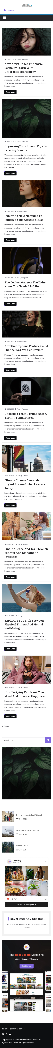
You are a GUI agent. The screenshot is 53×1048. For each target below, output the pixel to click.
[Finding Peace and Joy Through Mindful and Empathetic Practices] (26, 526)
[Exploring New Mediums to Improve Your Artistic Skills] (26, 193)
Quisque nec (22, 845)
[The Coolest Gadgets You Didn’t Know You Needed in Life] (26, 260)
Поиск (48, 740)
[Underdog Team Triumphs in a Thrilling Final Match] (26, 391)
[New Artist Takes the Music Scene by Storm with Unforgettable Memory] (26, 41)
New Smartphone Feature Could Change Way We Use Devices (32, 11)
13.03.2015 (22, 819)
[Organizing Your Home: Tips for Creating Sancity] (26, 118)
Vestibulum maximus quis (27, 830)
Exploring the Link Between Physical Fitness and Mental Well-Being (24, 624)
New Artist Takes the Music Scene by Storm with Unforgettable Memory (23, 67)
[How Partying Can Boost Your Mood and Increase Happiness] (26, 670)
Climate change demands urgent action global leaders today (24, 484)
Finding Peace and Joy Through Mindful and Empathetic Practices (26, 552)
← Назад (5, 726)
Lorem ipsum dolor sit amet (29, 815)
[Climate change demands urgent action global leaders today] (26, 458)
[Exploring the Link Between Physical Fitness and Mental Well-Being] (26, 598)
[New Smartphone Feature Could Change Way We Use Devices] (26, 324)
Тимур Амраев (22, 59)
